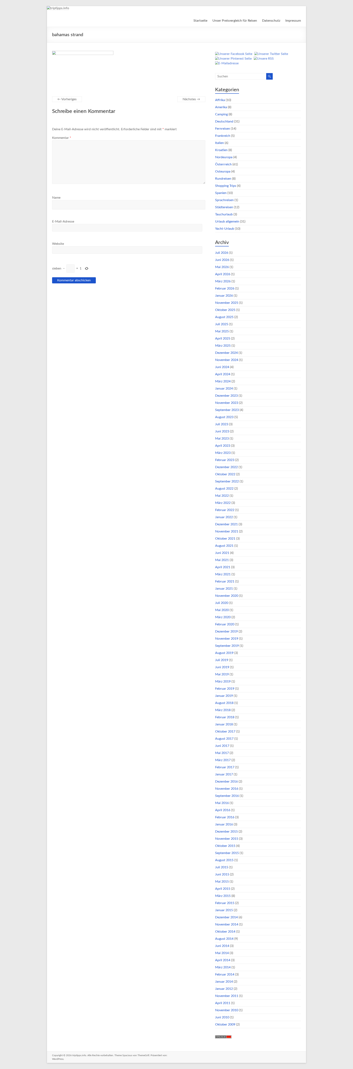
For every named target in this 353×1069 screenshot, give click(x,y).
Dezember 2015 (226, 831)
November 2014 (226, 924)
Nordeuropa (223, 157)
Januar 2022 (224, 517)
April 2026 (222, 274)
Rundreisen (223, 178)
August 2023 (224, 417)
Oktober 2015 (225, 845)
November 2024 (226, 360)
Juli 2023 (221, 424)
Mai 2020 (222, 610)
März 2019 (223, 681)
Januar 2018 (224, 724)
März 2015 (223, 896)
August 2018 (224, 703)
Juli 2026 (221, 252)
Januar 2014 (224, 981)
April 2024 (222, 374)
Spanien (221, 193)
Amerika (221, 107)
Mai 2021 (222, 560)
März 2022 (223, 502)
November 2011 (226, 996)
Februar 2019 (224, 688)
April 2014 (222, 960)
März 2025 (223, 345)
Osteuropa (222, 171)
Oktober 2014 (225, 931)
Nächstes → (191, 99)
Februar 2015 (224, 903)
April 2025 (222, 338)
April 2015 (222, 888)
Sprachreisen (224, 200)
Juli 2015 (221, 867)
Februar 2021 (224, 581)
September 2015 (227, 853)
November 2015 (226, 838)
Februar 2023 (224, 460)
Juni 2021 (222, 553)
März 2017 (223, 760)
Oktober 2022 (225, 474)
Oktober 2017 (225, 731)
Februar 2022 (224, 510)
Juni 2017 (222, 745)
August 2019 (224, 653)
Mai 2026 (222, 267)
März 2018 (223, 710)
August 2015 (224, 860)
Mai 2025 (222, 331)
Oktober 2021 (225, 538)
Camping (221, 114)
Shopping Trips (225, 185)
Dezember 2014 (226, 917)
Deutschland (224, 121)
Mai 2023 (222, 438)
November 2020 (226, 595)
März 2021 (223, 574)
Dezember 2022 (226, 467)
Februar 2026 (224, 288)
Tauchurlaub (224, 214)
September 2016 (227, 795)
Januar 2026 (224, 295)
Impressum (293, 20)
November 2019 (226, 638)
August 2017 (224, 738)
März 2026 (223, 281)
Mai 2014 (222, 953)
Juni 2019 (222, 667)
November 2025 (226, 302)
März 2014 (223, 967)
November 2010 (226, 1010)
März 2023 (223, 452)
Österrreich (223, 164)
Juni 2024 (222, 367)
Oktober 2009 (225, 1024)
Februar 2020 (224, 624)
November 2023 (226, 402)
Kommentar (61, 137)
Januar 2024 (224, 388)
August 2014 (224, 938)
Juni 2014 (222, 946)
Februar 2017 (224, 767)
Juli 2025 (221, 324)
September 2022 (227, 481)
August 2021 (224, 545)
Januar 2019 (224, 695)
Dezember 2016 (226, 781)
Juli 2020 (221, 603)
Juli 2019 (221, 660)
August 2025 (224, 317)
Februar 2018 (224, 717)
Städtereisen (224, 207)
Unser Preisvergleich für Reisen (234, 20)
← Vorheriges (67, 99)
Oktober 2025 (225, 310)
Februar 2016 (224, 817)
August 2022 (224, 488)
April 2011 (222, 1003)
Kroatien (221, 150)
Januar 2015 (224, 910)
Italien (219, 143)
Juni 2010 (222, 1017)
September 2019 (227, 645)
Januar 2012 (224, 988)
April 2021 (222, 567)
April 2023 (222, 445)
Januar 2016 (224, 824)
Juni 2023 (222, 431)
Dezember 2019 (226, 631)
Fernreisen (222, 128)
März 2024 (223, 381)
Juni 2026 (222, 260)
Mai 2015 (222, 881)
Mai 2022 (222, 495)
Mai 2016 (222, 803)
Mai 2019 (222, 674)
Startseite (200, 20)
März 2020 (223, 617)
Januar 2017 (224, 774)
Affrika (220, 100)
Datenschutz (271, 20)
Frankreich (222, 135)
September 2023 (227, 410)
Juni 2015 (222, 874)
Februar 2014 (224, 974)
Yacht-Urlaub (224, 228)
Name (56, 197)
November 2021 (226, 531)
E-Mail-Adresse (63, 221)
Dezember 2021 (226, 524)
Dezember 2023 (226, 395)
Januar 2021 (224, 588)
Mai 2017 (222, 753)
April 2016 (222, 810)
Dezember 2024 (226, 352)
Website (58, 243)
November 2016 (226, 788)
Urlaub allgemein (227, 221)
